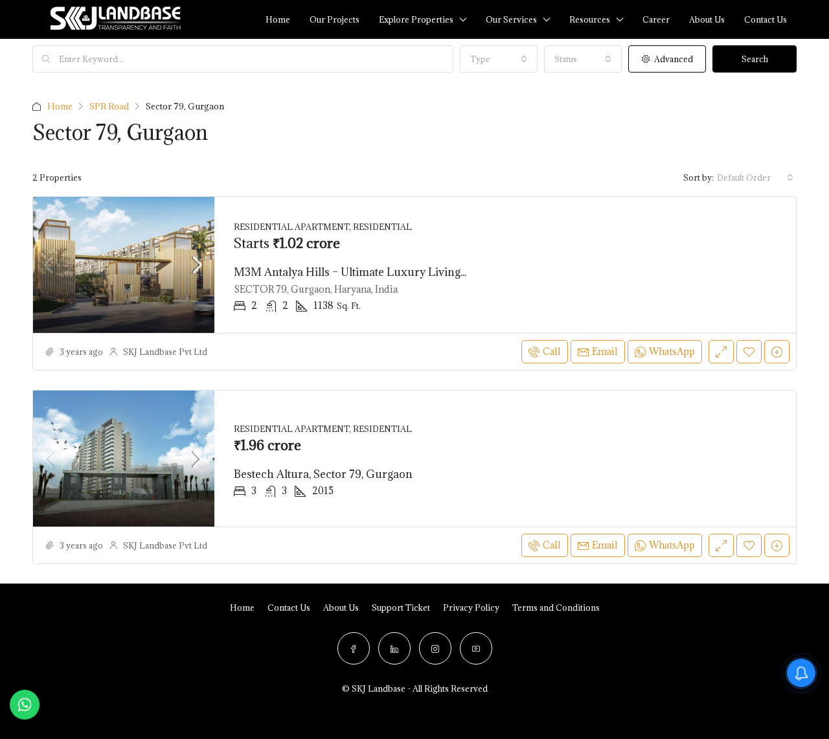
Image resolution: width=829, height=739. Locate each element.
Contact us (765, 19)
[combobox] (499, 59)
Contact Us (288, 607)
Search (755, 59)
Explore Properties (416, 19)
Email (605, 351)
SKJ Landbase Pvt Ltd (165, 352)
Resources (589, 19)
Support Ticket (401, 607)
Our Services (511, 19)
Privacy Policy (471, 607)
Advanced (672, 59)
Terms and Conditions (556, 607)
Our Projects (334, 19)
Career (656, 19)
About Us (707, 19)
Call (552, 351)
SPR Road (109, 106)
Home (278, 19)
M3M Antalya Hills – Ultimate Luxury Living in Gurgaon (378, 272)
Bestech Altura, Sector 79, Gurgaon (323, 474)
